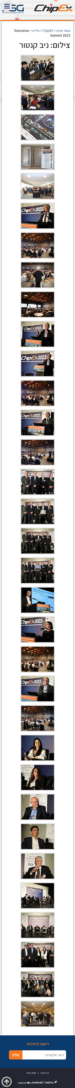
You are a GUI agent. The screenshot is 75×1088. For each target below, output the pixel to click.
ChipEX (47, 30)
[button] (7, 6)
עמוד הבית (63, 30)
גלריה (35, 30)
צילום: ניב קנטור (44, 44)
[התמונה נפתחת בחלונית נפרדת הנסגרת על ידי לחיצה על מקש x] (37, 68)
